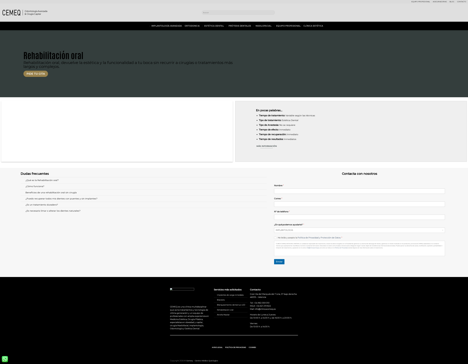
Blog (452, 2)
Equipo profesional (420, 2)
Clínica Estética (313, 26)
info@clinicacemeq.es (312, 248)
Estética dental (214, 26)
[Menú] (147, 26)
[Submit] (272, 12)
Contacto (461, 2)
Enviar (279, 261)
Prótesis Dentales (240, 26)
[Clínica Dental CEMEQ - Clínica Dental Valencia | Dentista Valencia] (25, 12)
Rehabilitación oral (225, 310)
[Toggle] (23, 180)
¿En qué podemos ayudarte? (289, 224)
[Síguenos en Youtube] (240, 342)
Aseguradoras (440, 2)
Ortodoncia (192, 26)
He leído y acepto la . (310, 238)
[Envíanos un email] (234, 342)
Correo (278, 198)
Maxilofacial (264, 26)
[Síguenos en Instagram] (231, 342)
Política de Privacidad (341, 248)
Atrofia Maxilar (223, 315)
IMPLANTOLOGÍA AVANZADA (166, 26)
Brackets (221, 300)
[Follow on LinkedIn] (237, 342)
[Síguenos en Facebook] (228, 342)
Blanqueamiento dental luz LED (231, 305)
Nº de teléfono (282, 211)
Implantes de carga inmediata (230, 295)
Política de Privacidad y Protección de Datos (319, 238)
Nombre (279, 185)
